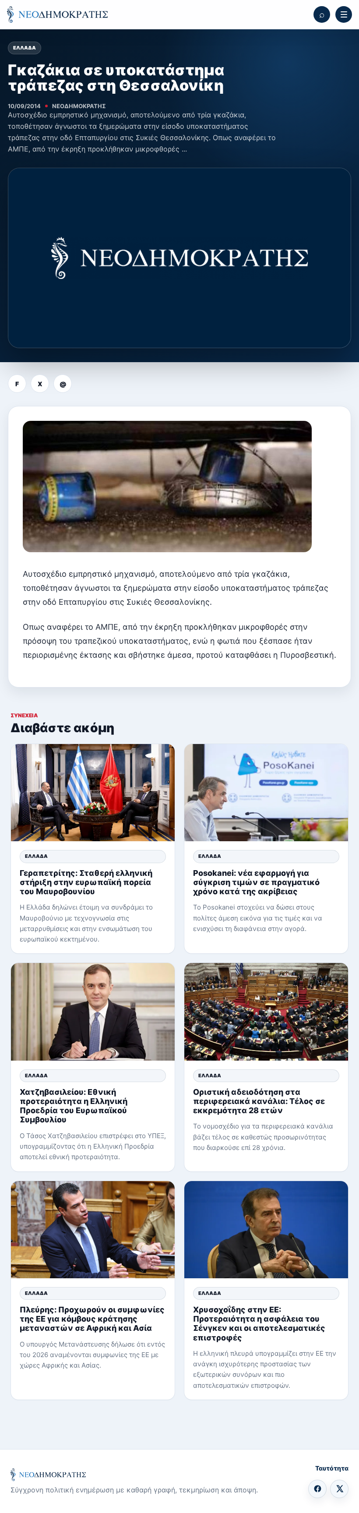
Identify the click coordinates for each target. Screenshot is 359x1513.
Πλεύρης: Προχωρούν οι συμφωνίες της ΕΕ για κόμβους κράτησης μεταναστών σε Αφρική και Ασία (92, 1319)
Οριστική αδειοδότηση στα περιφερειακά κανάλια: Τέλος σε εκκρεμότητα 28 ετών (259, 1101)
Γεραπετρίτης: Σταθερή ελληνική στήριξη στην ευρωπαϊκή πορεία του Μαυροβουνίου (86, 882)
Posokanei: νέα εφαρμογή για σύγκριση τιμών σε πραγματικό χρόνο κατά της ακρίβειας (256, 882)
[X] (339, 1489)
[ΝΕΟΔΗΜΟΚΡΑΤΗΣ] (57, 14)
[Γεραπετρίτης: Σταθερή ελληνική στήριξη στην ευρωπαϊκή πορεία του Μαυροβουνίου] (93, 792)
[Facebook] (317, 1489)
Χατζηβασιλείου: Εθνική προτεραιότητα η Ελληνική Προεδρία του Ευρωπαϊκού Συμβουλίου (73, 1106)
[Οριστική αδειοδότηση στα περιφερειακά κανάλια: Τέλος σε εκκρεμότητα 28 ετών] (266, 1011)
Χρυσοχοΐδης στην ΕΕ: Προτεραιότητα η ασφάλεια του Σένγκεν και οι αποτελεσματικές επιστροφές (259, 1323)
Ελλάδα (24, 48)
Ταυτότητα (331, 1468)
